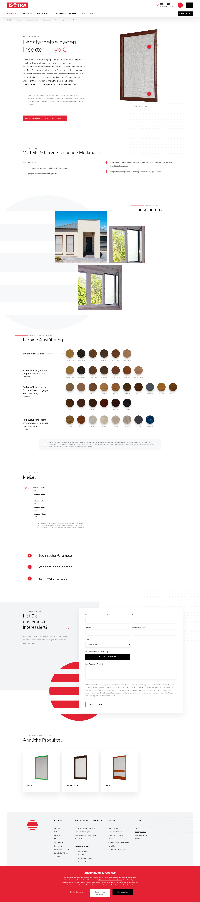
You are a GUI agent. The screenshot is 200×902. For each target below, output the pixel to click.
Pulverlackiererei (81, 839)
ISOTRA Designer (81, 851)
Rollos (56, 832)
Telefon (88, 627)
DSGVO (111, 839)
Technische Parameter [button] (56, 555)
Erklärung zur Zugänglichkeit (118, 842)
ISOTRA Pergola (81, 862)
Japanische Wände (61, 853)
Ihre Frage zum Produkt (94, 664)
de (188, 5)
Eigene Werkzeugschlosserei (85, 828)
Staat (88, 639)
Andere (57, 857)
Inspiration (42, 14)
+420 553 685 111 (142, 828)
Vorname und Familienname (96, 615)
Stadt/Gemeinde (139, 627)
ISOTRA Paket (80, 855)
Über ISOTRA (26, 14)
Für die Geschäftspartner (64, 14)
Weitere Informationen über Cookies (110, 880)
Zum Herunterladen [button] (54, 578)
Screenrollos (58, 846)
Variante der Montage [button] (56, 567)
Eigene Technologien (82, 832)
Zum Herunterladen (115, 832)
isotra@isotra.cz (140, 832)
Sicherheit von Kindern (116, 835)
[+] (149, 47)
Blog (83, 14)
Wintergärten (59, 842)
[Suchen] (180, 5)
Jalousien (57, 828)
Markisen (57, 839)
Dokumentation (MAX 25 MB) (96, 652)
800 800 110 (165, 4)
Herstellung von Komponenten (86, 835)
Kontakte (94, 14)
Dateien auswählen (107, 657)
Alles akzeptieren (123, 892)
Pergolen (57, 835)
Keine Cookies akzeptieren (100, 893)
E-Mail (135, 615)
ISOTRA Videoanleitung (83, 858)
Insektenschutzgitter (61, 849)
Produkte (11, 14)
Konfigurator (185, 14)
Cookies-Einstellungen (116, 849)
